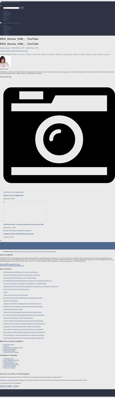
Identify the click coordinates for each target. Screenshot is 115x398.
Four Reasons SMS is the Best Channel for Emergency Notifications (23, 338)
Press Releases (30, 283)
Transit (5, 292)
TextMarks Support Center (11, 364)
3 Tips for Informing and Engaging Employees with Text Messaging (23, 321)
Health (21, 309)
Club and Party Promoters (11, 352)
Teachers (6, 346)
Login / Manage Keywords (11, 360)
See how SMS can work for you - (12, 264)
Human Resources (9, 335)
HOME (5, 11)
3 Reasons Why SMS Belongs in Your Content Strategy (19, 278)
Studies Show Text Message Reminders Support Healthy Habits (22, 312)
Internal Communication (26, 275)
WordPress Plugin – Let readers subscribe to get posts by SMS (23, 224)
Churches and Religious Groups (13, 347)
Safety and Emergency (34, 326)
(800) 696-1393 (9, 386)
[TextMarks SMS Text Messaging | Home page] (10, 2)
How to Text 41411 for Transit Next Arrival (15, 295)
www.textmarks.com (67, 261)
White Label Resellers (10, 349)
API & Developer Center (10, 363)
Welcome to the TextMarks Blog (13, 195)
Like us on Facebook (9, 366)
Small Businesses (8, 344)
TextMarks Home (8, 358)
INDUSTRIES (7, 14)
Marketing (37, 275)
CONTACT (6, 18)
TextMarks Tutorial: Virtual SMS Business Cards (18, 233)
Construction (7, 326)
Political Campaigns (9, 350)
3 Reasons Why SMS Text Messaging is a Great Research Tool (22, 303)
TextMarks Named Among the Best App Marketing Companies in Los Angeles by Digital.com (30, 286)
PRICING (6, 15)
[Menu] (0, 5)
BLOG (5, 17)
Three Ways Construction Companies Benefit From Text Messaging (23, 329)
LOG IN (5, 20)
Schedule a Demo (8, 361)
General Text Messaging (10, 275)
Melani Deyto (6, 48)
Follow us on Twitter (9, 367)
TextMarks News (41, 283)
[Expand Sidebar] (0, 240)
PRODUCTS (7, 12)
